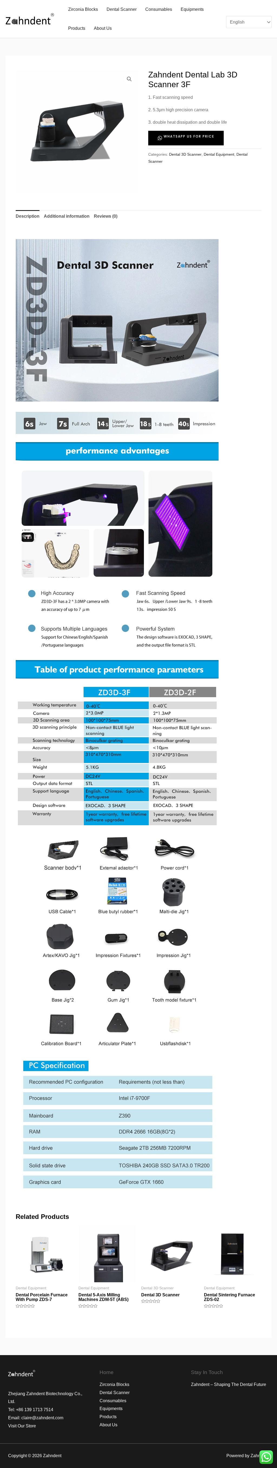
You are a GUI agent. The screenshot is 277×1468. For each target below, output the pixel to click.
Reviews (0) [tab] (105, 216)
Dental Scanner (122, 9)
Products (76, 28)
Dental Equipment (219, 154)
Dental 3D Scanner (185, 154)
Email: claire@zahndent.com (35, 1417)
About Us (103, 28)
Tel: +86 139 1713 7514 (30, 1409)
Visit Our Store (22, 1426)
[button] (129, 79)
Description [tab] (27, 216)
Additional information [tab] (67, 216)
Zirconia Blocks (83, 9)
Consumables (158, 9)
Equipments (192, 9)
